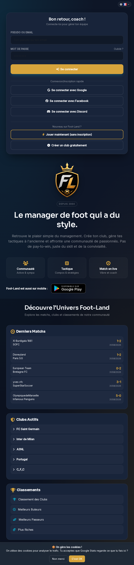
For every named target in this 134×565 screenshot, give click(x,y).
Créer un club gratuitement (69, 145)
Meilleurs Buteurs (29, 509)
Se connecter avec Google (69, 90)
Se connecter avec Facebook (69, 101)
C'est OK (77, 558)
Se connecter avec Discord (69, 111)
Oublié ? (118, 48)
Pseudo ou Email (22, 32)
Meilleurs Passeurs (31, 519)
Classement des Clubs (32, 499)
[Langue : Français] (124, 4)
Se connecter (69, 69)
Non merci (58, 558)
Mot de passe (20, 48)
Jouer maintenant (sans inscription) (69, 134)
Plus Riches (25, 529)
